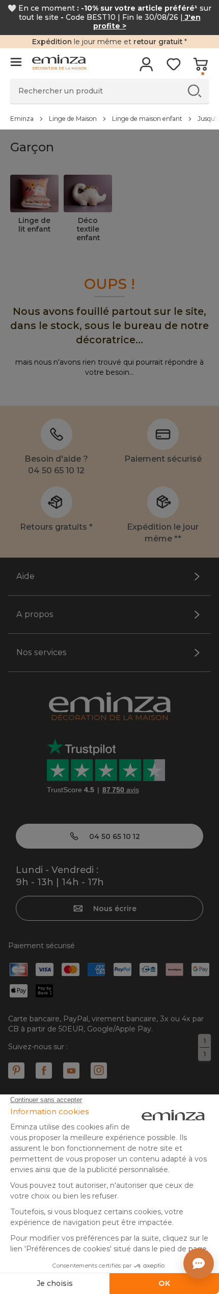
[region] (109, 118)
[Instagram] (99, 1070)
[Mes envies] (173, 67)
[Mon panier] (200, 67)
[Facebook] (44, 1070)
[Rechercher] (194, 90)
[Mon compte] (146, 67)
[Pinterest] (16, 1070)
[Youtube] (71, 1070)
